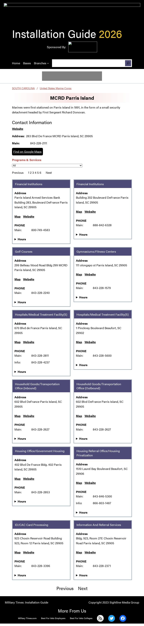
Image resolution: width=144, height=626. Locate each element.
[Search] (128, 63)
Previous (18, 172)
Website (17, 129)
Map (17, 216)
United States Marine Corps (55, 88)
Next (49, 172)
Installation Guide (54, 33)
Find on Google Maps (27, 151)
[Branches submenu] (48, 63)
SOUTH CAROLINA (23, 88)
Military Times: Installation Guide (26, 602)
